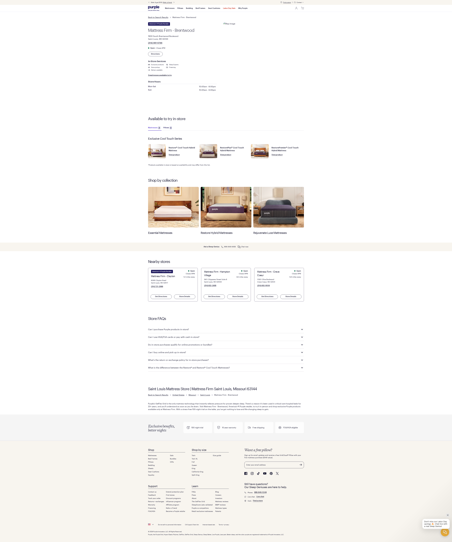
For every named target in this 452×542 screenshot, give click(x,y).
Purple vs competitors (200, 508)
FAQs (194, 492)
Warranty (151, 505)
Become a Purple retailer (175, 511)
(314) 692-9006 (263, 285)
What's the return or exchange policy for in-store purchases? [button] (178, 360)
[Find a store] (281, 2)
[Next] (174, 2)
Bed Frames (200, 8)
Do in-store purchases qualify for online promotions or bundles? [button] (180, 344)
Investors (218, 498)
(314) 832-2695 (210, 285)
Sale (171, 455)
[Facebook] (245, 473)
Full (193, 462)
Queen (194, 465)
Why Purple (243, 8)
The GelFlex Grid (198, 501)
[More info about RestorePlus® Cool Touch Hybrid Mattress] (208, 151)
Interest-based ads (209, 524)
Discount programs (173, 498)
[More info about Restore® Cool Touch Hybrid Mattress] (157, 151)
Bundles (173, 459)
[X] (277, 473)
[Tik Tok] (258, 473)
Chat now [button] (244, 247)
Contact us (152, 492)
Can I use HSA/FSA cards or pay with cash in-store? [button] (173, 337)
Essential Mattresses (173, 207)
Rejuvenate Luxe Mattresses (278, 207)
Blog (217, 492)
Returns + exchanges (156, 501)
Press (194, 495)
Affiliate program (172, 505)
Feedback (152, 495)
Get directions (161, 296)
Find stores (170, 495)
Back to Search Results (158, 17)
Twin (193, 455)
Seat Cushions (214, 8)
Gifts (172, 462)
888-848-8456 (230, 247)
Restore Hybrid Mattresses (226, 207)
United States (178, 395)
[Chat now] (239, 246)
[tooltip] (299, 2)
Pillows (180, 8)
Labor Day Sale (229, 8)
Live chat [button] (260, 496)
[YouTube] (264, 473)
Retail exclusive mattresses (202, 511)
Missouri (192, 395)
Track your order (154, 498)
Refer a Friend (171, 508)
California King (197, 472)
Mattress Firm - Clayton (163, 276)
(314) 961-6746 (155, 43)
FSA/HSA (151, 511)
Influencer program (173, 501)
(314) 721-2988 (157, 286)
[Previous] (149, 2)
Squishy (151, 475)
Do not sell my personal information (169, 524)
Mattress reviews (221, 501)
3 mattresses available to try (160, 75)
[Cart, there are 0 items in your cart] (302, 8)
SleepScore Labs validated (202, 505)
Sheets (150, 468)
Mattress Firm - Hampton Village (217, 273)
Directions (155, 54)
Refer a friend (167, 2)
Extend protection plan (175, 492)
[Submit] (301, 465)
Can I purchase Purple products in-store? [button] (168, 329)
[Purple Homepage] (153, 8)
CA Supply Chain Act (192, 524)
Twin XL (195, 459)
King (193, 468)
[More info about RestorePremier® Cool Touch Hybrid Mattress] (260, 151)
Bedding (189, 8)
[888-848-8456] (222, 246)
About (194, 498)
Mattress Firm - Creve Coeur (268, 273)
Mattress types (221, 508)
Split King (195, 475)
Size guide (217, 455)
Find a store (287, 2)
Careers (218, 495)
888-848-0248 (260, 492)
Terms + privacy (224, 524)
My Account (296, 8)
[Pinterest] (271, 473)
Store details (184, 296)
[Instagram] (252, 473)
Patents (218, 511)
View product (174, 155)
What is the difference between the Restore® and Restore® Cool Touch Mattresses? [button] (189, 367)
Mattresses (170, 8)
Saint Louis (205, 395)
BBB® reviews (220, 505)
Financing (152, 508)
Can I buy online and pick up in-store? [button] (167, 352)
